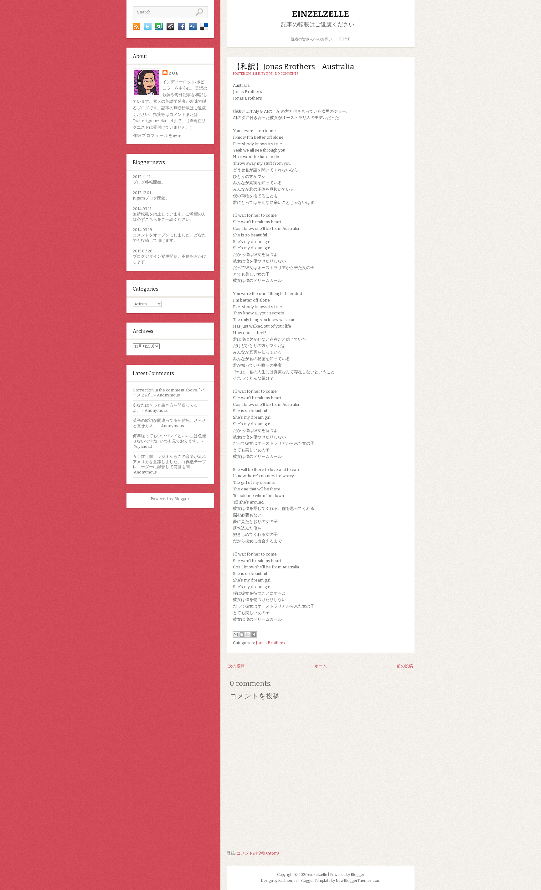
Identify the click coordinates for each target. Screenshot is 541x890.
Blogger (181, 498)
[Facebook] (181, 29)
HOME (344, 39)
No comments (287, 74)
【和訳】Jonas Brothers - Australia (293, 66)
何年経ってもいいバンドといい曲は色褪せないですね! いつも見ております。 (169, 438)
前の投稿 (405, 666)
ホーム (321, 666)
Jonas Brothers (270, 642)
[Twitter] (148, 29)
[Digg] (193, 29)
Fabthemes (287, 880)
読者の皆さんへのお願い (311, 39)
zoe (174, 73)
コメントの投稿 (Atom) (258, 853)
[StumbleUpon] (159, 29)
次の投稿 (236, 666)
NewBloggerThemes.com (358, 880)
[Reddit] (170, 29)
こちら (151, 219)
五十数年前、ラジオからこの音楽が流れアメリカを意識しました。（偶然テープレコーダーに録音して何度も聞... (169, 461)
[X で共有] (248, 634)
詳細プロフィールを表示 (157, 135)
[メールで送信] (236, 634)
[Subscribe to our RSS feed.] (136, 29)
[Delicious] (204, 29)
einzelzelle (320, 14)
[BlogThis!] (242, 634)
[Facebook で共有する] (253, 634)
